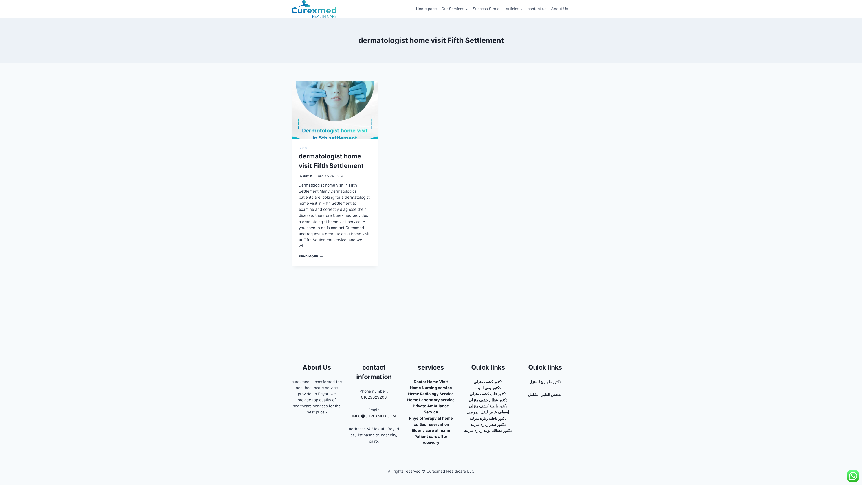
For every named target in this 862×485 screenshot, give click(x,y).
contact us (537, 9)
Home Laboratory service (431, 400)
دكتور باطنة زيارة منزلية (488, 418)
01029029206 (374, 397)
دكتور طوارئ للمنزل (545, 382)
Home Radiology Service (431, 394)
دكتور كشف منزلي (488, 382)
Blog (303, 148)
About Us (559, 9)
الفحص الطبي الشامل (545, 394)
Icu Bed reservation (431, 424)
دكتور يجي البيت (488, 388)
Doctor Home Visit (431, 382)
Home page (426, 9)
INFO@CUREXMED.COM (374, 416)
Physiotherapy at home (431, 418)
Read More (311, 256)
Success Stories (487, 9)
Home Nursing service (431, 388)
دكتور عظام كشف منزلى (488, 400)
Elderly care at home (431, 430)
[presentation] (335, 110)
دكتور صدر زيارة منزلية (488, 424)
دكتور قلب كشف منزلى (488, 394)
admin (307, 176)
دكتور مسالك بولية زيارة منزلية (488, 430)
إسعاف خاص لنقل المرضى (488, 412)
